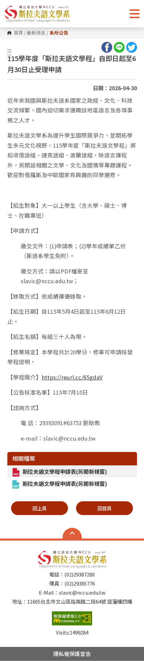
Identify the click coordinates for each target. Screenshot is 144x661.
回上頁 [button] (39, 508)
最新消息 (36, 33)
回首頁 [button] (104, 508)
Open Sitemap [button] (72, 533)
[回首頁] (37, 13)
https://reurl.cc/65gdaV (72, 377)
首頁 (18, 33)
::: (9, 50)
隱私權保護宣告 (72, 654)
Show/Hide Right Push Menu (135, 13)
